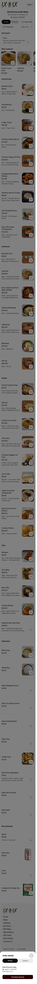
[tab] (10, 961)
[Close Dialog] (31, 955)
